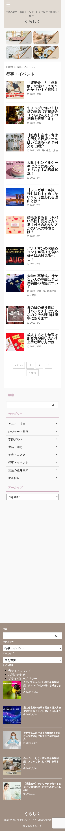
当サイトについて (19, 670)
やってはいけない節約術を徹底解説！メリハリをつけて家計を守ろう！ (41, 761)
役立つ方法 (52, 150)
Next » (33, 372)
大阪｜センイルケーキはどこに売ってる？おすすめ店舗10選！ (42, 167)
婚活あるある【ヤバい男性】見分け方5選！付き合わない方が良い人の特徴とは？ (42, 224)
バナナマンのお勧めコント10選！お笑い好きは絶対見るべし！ (42, 253)
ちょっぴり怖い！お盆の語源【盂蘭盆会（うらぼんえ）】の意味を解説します (42, 113)
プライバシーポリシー (22, 678)
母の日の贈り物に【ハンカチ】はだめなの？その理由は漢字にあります (42, 312)
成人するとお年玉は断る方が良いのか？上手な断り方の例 (42, 338)
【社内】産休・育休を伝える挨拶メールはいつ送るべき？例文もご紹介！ (42, 140)
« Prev (19, 365)
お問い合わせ (16, 674)
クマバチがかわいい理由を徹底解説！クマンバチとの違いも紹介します (42, 685)
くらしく (32, 21)
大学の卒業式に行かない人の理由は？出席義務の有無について (42, 281)
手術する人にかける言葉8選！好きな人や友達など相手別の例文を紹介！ (41, 736)
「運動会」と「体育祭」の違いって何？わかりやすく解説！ (42, 86)
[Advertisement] (33, 556)
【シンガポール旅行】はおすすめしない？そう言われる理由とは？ (42, 195)
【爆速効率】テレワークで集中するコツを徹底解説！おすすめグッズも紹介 (42, 786)
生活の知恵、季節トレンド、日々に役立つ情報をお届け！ (32, 819)
